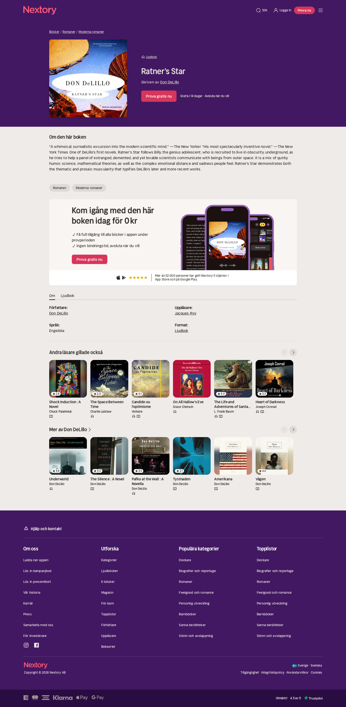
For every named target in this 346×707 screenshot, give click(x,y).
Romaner (69, 32)
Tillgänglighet (250, 673)
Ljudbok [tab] (67, 295)
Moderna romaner (91, 32)
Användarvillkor (297, 673)
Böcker (54, 32)
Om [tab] (52, 295)
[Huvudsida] (320, 10)
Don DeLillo (169, 82)
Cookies (316, 673)
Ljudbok (181, 330)
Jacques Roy (186, 313)
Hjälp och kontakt (46, 528)
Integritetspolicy (272, 673)
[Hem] (138, 10)
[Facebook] (36, 645)
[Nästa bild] (293, 352)
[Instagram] (26, 645)
